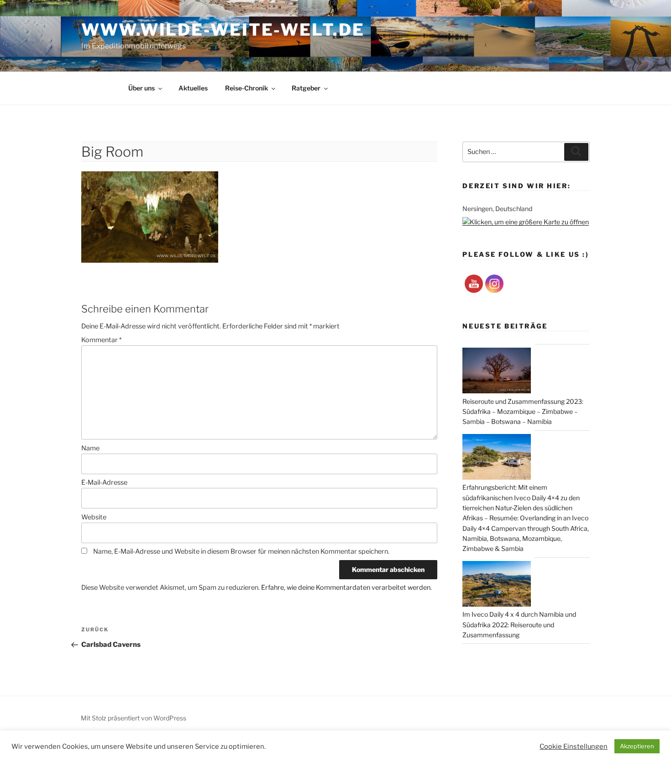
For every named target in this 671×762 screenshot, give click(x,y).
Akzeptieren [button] (637, 746)
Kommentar (101, 340)
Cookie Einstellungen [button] (574, 746)
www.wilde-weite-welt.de (222, 30)
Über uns (141, 88)
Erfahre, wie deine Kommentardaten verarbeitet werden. (346, 587)
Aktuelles (193, 88)
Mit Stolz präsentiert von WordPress (133, 718)
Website (93, 517)
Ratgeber (306, 88)
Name (90, 448)
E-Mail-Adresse (104, 482)
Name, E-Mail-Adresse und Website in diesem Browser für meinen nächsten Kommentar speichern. (241, 551)
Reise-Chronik (246, 88)
